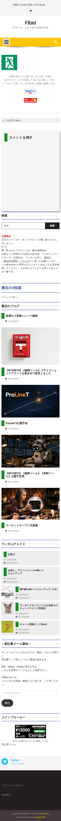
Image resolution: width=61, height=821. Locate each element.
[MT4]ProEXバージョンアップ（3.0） (39, 589)
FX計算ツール (8, 744)
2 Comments (13, 321)
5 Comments (12, 563)
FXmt (30, 23)
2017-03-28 (23, 629)
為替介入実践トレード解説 (22, 315)
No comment (13, 378)
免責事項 (6, 794)
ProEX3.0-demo (13, 120)
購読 (7, 703)
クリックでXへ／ (10, 297)
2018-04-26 (11, 560)
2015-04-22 (11, 579)
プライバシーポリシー (13, 785)
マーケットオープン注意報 (22, 525)
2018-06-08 (23, 595)
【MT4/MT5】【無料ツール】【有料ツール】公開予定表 (30, 475)
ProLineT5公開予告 (17, 423)
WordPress (45, 814)
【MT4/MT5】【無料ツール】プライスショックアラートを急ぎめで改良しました (31, 372)
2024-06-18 (23, 613)
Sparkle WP (40, 817)
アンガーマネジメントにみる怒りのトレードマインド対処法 (39, 607)
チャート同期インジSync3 (33, 624)
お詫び (11, 554)
